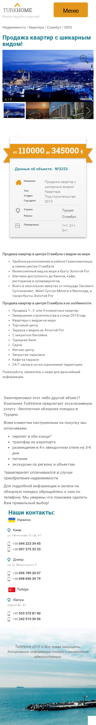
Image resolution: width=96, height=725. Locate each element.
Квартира (36, 27)
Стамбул (54, 27)
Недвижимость (14, 27)
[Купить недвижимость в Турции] (17, 7)
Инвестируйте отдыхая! (21, 16)
